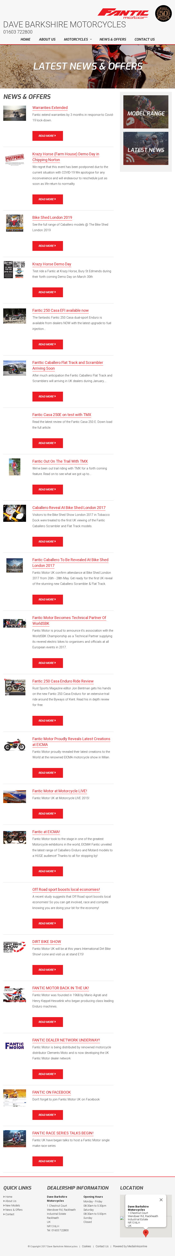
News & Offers (112, 39)
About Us (47, 39)
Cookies (86, 1246)
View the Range (145, 111)
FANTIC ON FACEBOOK (51, 1092)
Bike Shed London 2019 (52, 217)
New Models (12, 1205)
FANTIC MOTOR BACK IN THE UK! (60, 988)
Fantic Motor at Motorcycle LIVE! (59, 791)
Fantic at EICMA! (46, 831)
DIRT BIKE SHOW (46, 941)
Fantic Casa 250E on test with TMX (61, 414)
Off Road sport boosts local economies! (66, 889)
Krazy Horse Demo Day (51, 264)
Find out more (145, 148)
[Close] (161, 1200)
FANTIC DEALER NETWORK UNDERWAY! (66, 1040)
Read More (46, 135)
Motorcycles (76, 39)
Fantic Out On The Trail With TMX (60, 461)
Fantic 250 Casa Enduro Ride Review (63, 681)
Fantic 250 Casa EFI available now (60, 310)
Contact (9, 1214)
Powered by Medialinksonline (130, 1246)
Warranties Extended (50, 107)
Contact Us (144, 39)
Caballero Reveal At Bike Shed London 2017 (68, 507)
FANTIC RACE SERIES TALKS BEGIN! (62, 1133)
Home (25, 39)
